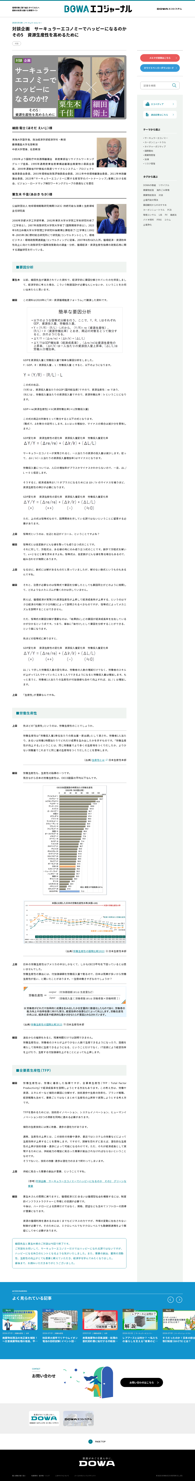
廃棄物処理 (148, 189)
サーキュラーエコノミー (33, 23)
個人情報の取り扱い (19, 1475)
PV (166, 214)
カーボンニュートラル (155, 142)
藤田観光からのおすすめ (155, 204)
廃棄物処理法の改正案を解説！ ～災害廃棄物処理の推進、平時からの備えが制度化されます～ (21, 1341)
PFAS (159, 219)
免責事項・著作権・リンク (40, 1475)
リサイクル (164, 185)
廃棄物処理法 (149, 195)
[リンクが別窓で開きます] (170, 9)
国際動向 (149, 150)
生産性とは (98, 760)
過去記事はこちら (159, 114)
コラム (167, 219)
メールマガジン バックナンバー (85, 1475)
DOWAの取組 (149, 185)
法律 (147, 159)
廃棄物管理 (150, 155)
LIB (160, 214)
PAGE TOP (100, 1441)
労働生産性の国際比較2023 (89, 951)
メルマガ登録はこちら (160, 57)
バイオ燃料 (148, 219)
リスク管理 (150, 163)
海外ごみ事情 (163, 189)
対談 (16, 43)
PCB (169, 209)
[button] (171, 1300)
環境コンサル (149, 214)
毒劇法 (173, 214)
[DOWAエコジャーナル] (98, 8)
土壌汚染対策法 (150, 199)
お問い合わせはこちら (141, 1382)
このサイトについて (62, 1475)
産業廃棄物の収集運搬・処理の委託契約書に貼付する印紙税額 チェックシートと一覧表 (101, 1341)
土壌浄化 (147, 224)
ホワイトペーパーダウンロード (159, 67)
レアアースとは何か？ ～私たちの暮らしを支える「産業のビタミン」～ (140, 1341)
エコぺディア (157, 104)
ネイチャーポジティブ (155, 146)
